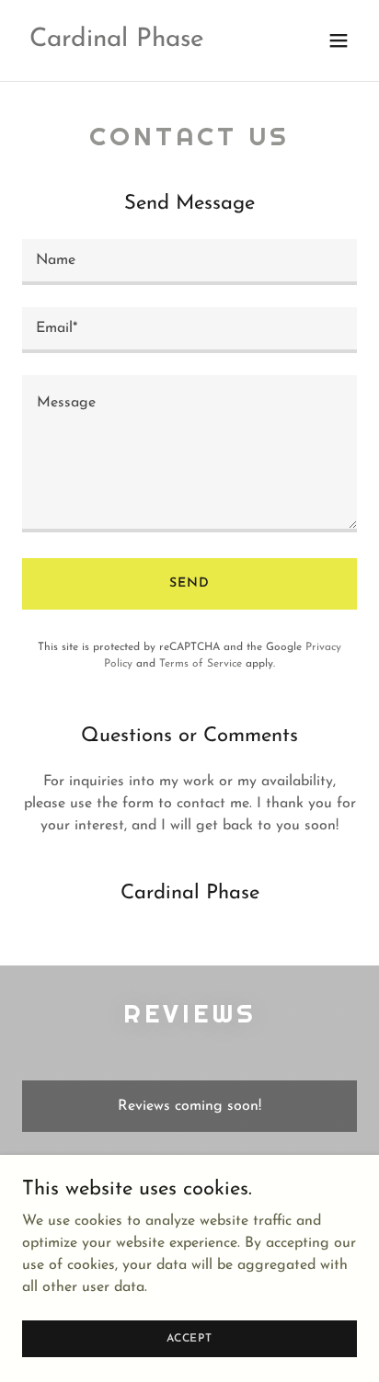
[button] (338, 40)
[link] (116, 42)
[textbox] (189, 262)
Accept (189, 1337)
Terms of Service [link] (200, 663)
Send (189, 583)
